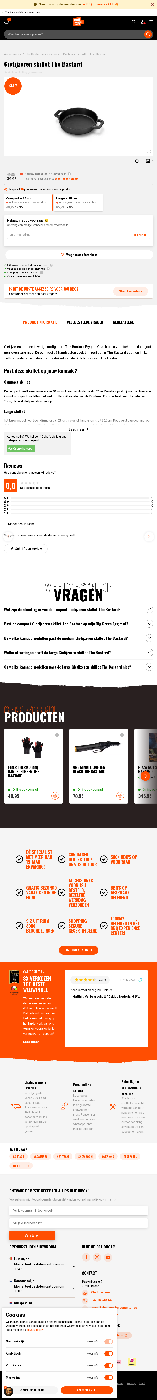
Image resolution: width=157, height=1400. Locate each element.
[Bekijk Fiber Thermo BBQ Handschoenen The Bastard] (33, 766)
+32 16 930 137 (102, 1300)
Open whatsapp (22, 448)
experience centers (66, 178)
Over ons (108, 1156)
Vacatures (40, 1156)
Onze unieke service (79, 950)
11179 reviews (127, 979)
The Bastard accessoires (42, 54)
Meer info (93, 1341)
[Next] (145, 776)
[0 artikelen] (8, 21)
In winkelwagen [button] (55, 796)
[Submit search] (148, 34)
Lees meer (31, 1042)
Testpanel (130, 1156)
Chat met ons (100, 1292)
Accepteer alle (87, 1390)
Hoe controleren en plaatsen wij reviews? (30, 472)
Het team (63, 1156)
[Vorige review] (8, 536)
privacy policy (35, 1330)
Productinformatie (40, 322)
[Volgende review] (149, 536)
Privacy (131, 1383)
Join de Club (21, 1166)
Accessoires (12, 54)
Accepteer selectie (31, 1390)
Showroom (85, 1156)
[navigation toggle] (149, 22)
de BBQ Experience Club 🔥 (100, 4)
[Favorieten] (134, 22)
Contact (18, 1156)
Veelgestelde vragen (85, 322)
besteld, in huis (26, 268)
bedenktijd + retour (27, 265)
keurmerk (23, 272)
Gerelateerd (123, 322)
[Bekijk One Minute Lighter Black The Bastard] (98, 766)
